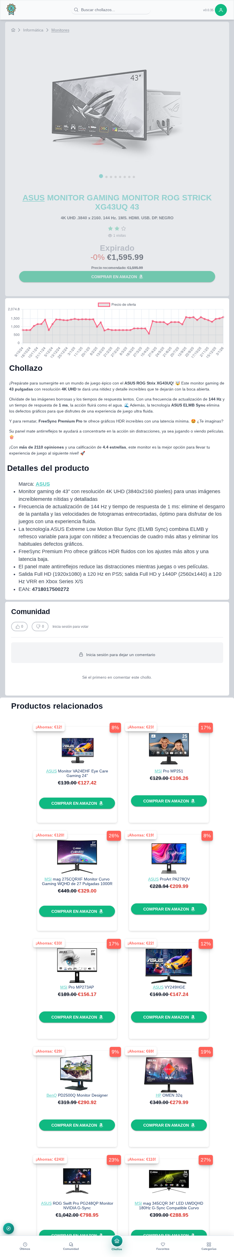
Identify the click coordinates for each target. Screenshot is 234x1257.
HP (158, 1095)
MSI (158, 771)
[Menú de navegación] (8, 1228)
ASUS (34, 197)
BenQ (52, 1095)
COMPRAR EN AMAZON (114, 276)
